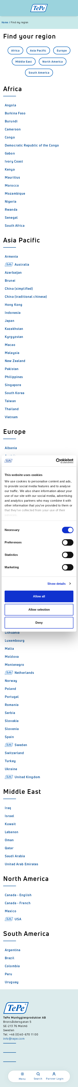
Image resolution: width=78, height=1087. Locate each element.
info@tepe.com (14, 1038)
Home (6, 22)
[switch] (67, 542)
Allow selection (39, 609)
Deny (39, 622)
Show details (56, 583)
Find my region (19, 22)
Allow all (39, 596)
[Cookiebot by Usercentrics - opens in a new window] (56, 461)
